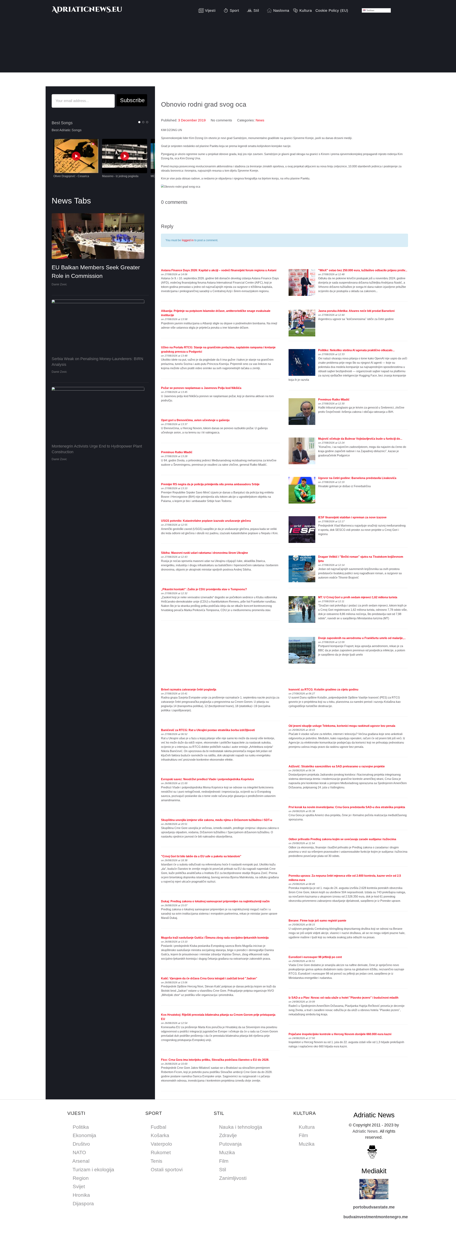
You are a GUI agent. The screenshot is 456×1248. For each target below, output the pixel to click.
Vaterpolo (161, 1144)
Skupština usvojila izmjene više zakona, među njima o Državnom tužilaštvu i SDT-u (216, 819)
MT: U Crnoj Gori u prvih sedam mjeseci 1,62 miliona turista (357, 597)
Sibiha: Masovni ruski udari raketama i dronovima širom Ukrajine (204, 552)
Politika (81, 1127)
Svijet (79, 1186)
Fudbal (158, 1127)
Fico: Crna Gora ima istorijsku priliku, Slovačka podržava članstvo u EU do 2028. (215, 1059)
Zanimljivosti (233, 1178)
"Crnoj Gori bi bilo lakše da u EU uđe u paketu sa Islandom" (201, 856)
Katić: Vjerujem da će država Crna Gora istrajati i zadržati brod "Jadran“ (209, 978)
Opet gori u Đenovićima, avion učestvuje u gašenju (195, 420)
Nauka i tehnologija (240, 1127)
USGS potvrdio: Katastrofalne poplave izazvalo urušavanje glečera (206, 520)
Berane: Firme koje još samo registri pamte (317, 920)
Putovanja (230, 1144)
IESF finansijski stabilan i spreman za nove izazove (352, 517)
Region (81, 1178)
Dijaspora (83, 1203)
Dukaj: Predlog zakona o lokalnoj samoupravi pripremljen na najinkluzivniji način (215, 901)
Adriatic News (365, 1131)
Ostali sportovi (167, 1169)
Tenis (156, 1161)
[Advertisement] (228, 47)
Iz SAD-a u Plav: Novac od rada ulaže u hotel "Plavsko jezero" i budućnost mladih (343, 997)
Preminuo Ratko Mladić (176, 452)
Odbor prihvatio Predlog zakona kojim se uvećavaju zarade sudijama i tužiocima (342, 839)
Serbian (370, 10)
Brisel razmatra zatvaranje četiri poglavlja (188, 689)
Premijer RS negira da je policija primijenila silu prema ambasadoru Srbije (210, 484)
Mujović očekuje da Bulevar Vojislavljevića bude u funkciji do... (360, 438)
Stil (222, 1169)
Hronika (81, 1195)
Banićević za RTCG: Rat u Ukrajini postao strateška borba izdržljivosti (208, 730)
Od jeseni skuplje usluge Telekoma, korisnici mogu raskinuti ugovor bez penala (342, 725)
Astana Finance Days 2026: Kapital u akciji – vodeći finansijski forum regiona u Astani (218, 270)
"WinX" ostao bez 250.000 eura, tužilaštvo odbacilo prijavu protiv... (362, 270)
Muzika (227, 1152)
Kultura (307, 1127)
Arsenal (80, 1161)
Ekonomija (84, 1135)
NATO (79, 1152)
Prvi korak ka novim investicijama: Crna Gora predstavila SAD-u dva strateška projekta (347, 807)
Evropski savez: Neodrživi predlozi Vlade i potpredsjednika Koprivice (207, 779)
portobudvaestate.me (374, 1207)
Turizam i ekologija (93, 1169)
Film (223, 1161)
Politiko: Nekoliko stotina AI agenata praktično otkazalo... (356, 350)
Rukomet (161, 1152)
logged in (188, 240)
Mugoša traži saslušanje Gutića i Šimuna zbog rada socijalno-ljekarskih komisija (215, 937)
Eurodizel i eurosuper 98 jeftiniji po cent (315, 957)
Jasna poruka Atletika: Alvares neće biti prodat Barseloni (356, 310)
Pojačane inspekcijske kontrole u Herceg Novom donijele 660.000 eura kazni (340, 1034)
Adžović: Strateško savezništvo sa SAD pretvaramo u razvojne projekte (337, 766)
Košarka (160, 1135)
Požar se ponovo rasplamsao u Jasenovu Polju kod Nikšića (201, 387)
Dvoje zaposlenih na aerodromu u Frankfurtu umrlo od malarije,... (362, 638)
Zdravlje (228, 1135)
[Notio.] (87, 11)
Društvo (81, 1144)
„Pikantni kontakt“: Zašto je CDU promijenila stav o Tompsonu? (204, 589)
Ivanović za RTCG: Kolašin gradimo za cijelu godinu (323, 689)
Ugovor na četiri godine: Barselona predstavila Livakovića (357, 478)
